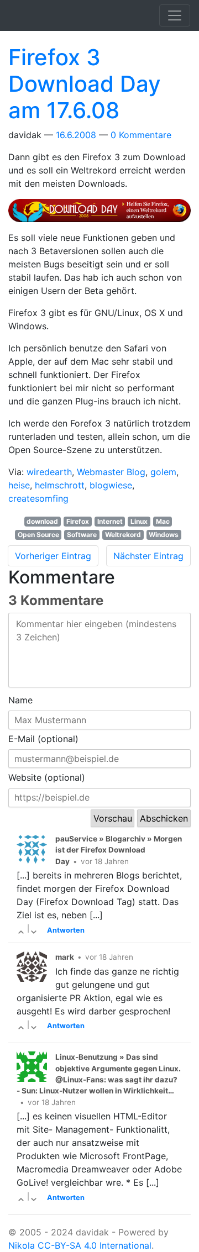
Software (82, 534)
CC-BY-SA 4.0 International (94, 1245)
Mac (163, 521)
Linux (139, 521)
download (42, 521)
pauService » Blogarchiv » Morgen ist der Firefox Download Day (118, 850)
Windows (164, 534)
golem (163, 471)
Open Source (38, 534)
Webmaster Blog (111, 471)
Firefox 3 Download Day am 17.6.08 (84, 84)
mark (64, 957)
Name (20, 700)
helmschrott (60, 485)
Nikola (21, 1245)
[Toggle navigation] (174, 15)
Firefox (77, 521)
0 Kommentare (141, 134)
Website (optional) (46, 777)
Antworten (66, 930)
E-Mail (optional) (43, 738)
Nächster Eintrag (148, 555)
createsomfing (38, 498)
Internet (110, 521)
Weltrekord (123, 534)
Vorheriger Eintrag (53, 555)
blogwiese (111, 485)
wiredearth (49, 471)
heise (19, 485)
